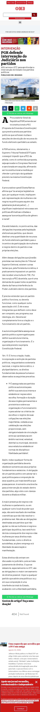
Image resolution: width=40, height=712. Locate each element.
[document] (20, 356)
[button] (36, 682)
